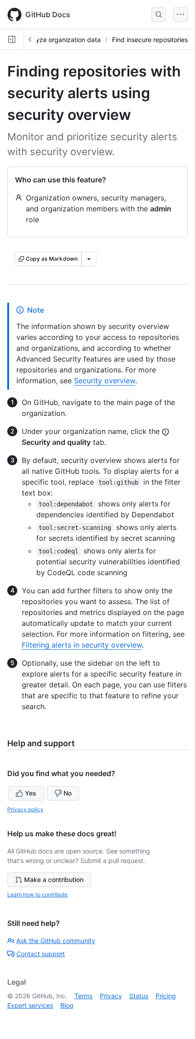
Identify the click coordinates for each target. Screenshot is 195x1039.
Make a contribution (53, 879)
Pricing (166, 996)
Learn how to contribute (37, 894)
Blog (66, 1005)
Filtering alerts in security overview (82, 644)
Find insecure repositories (150, 39)
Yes (30, 793)
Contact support (40, 954)
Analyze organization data (62, 39)
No (67, 793)
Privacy (111, 996)
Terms (83, 996)
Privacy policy (25, 809)
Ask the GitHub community (55, 940)
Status (138, 996)
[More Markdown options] (89, 259)
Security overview (104, 380)
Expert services (30, 1005)
